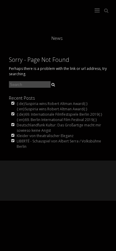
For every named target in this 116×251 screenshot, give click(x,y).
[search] (53, 85)
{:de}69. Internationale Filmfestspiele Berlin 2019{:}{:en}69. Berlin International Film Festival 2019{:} (59, 117)
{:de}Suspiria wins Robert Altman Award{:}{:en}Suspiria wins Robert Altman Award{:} (52, 106)
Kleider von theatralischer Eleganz (45, 135)
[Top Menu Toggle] (99, 9)
